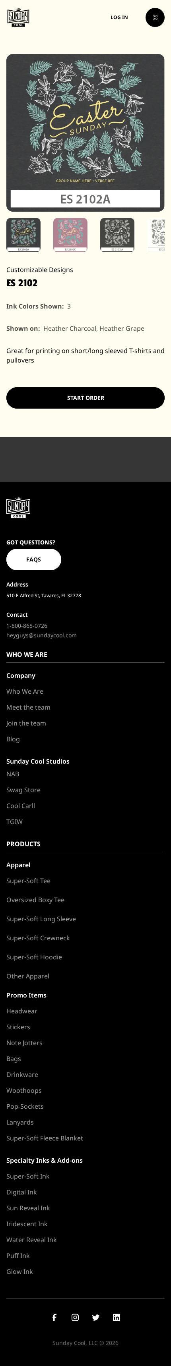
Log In (119, 17)
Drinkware (22, 1074)
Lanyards (20, 1122)
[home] (18, 17)
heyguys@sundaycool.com (41, 635)
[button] (155, 17)
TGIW (14, 821)
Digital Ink (21, 1192)
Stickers (18, 1027)
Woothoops (24, 1090)
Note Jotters (24, 1042)
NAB (12, 774)
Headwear (21, 1011)
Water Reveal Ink (31, 1239)
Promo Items (26, 995)
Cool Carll (20, 805)
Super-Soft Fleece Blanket (44, 1138)
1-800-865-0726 (26, 625)
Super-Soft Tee (28, 880)
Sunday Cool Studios (38, 761)
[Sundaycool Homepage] (18, 507)
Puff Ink (18, 1255)
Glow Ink (19, 1271)
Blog (13, 739)
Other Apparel (27, 976)
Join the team (26, 723)
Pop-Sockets (25, 1106)
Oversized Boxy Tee (35, 899)
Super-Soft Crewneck (38, 938)
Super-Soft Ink (28, 1176)
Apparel (18, 865)
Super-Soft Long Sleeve (41, 919)
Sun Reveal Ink (28, 1208)
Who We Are (24, 691)
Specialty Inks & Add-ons (44, 1160)
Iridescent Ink (27, 1223)
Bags (13, 1058)
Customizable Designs (39, 269)
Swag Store (23, 789)
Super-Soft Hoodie (34, 957)
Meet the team (28, 707)
